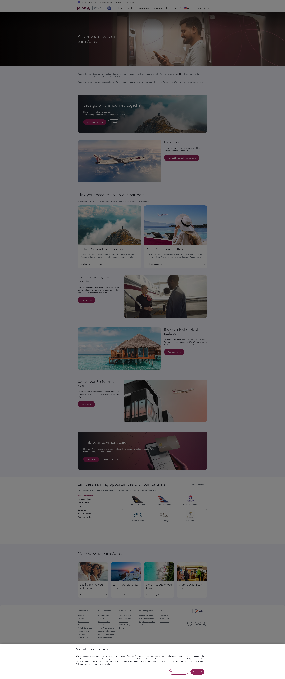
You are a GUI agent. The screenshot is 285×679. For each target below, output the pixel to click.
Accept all (197, 672)
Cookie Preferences (178, 672)
